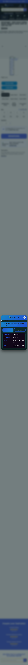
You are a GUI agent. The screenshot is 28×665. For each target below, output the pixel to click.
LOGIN (20, 330)
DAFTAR (8, 330)
